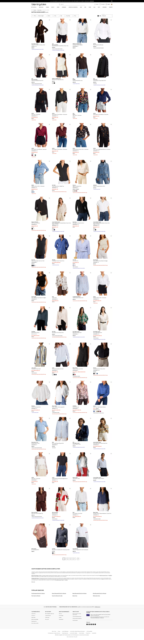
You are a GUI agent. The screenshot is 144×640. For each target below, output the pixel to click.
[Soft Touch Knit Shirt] (41, 209)
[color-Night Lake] (52, 553)
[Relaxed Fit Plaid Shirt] (82, 318)
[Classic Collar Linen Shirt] (82, 355)
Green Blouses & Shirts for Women (79, 593)
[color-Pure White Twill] (73, 191)
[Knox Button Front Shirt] (82, 499)
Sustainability (61, 619)
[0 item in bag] (111, 4)
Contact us (33, 615)
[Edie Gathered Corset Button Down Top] (61, 31)
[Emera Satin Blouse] (41, 318)
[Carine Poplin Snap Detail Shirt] (102, 65)
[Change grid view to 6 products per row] (100, 15)
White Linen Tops (96, 595)
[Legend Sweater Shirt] (82, 172)
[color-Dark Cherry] (32, 155)
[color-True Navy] (56, 374)
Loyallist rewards (48, 615)
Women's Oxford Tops (35, 578)
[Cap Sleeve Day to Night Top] (61, 172)
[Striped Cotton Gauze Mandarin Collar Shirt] (102, 499)
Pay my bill (47, 619)
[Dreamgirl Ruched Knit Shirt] (82, 209)
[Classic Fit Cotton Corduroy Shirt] (41, 31)
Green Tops (74, 595)
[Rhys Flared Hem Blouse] (102, 31)
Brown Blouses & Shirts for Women (59, 593)
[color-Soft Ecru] (95, 411)
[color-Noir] (32, 228)
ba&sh (101, 575)
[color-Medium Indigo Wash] (97, 373)
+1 (101, 411)
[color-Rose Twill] (76, 191)
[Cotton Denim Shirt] (82, 429)
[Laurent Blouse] (82, 393)
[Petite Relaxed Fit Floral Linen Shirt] (102, 429)
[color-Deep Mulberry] (100, 411)
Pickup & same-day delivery (77, 618)
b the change (61, 615)
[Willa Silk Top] (61, 499)
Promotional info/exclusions (95, 617)
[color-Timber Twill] (75, 191)
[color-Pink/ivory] (75, 265)
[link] (41, 46)
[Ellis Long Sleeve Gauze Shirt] (61, 429)
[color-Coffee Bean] (98, 411)
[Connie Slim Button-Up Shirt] (61, 355)
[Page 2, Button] (80, 558)
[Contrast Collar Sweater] (82, 31)
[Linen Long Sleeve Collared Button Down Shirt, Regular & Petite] (61, 209)
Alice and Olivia (104, 575)
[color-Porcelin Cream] (52, 83)
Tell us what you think (35, 623)
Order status (47, 617)
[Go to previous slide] (32, 1)
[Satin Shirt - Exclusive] (82, 100)
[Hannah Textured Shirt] (41, 393)
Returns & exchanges (35, 619)
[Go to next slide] (110, 1)
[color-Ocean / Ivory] (73, 265)
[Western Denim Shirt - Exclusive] (41, 172)
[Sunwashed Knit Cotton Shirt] (102, 355)
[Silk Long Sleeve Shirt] (102, 318)
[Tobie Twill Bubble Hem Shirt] (41, 65)
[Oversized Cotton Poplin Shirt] (61, 247)
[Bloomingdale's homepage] (32, 10)
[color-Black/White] (73, 374)
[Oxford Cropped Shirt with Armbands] (82, 535)
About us (60, 613)
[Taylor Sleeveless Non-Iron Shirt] (41, 247)
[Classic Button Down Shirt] (82, 283)
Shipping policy (34, 621)
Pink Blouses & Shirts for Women (38, 593)
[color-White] (52, 229)
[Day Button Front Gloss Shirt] (61, 318)
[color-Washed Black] (94, 373)
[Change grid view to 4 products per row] (98, 16)
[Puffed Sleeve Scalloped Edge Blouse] (61, 464)
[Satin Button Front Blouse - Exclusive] (61, 100)
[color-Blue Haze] (94, 411)
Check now (102, 617)
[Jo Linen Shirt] (82, 247)
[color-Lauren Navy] (54, 229)
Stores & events (75, 620)
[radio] (53, 83)
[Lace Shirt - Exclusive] (41, 100)
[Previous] (32, 30)
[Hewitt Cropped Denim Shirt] (102, 172)
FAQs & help (33, 617)
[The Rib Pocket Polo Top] (82, 65)
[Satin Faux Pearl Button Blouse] (102, 393)
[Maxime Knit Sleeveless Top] (61, 65)
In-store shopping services (77, 616)
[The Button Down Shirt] (41, 355)
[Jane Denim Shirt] (82, 464)
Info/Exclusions (97, 606)
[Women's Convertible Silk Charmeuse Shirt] (61, 535)
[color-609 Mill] (32, 192)
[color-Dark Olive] (97, 411)
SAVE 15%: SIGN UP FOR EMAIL (51, 606)
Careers (60, 617)
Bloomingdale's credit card (49, 613)
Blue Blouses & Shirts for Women (99, 593)
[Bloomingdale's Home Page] (39, 4)
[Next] (49, 30)
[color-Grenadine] (75, 374)
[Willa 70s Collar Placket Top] (41, 499)
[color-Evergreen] (35, 155)
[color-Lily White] (54, 553)
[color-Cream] (33, 228)
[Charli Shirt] (61, 283)
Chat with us (33, 613)
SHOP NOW (84, 1)
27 (78, 558)
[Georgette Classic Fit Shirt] (102, 464)
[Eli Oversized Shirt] (41, 535)
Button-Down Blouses (35, 575)
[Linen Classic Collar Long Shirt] (61, 393)
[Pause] (111, 1)
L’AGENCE (110, 575)
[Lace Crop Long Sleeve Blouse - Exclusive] (102, 135)
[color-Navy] (33, 265)
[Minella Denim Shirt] (41, 429)
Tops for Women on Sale (57, 595)
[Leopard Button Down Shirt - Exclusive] (82, 135)
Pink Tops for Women (36, 595)
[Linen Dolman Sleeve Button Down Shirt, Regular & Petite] (102, 209)
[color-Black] (54, 83)
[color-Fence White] (33, 155)
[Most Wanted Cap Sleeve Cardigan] (102, 247)
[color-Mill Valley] (33, 192)
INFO (81, 1)
